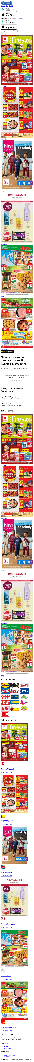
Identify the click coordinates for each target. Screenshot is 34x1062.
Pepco (2, 191)
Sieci (7, 6)
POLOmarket (5, 349)
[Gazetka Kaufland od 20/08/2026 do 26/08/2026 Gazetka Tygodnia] (14, 760)
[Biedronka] (17, 137)
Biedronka (19, 18)
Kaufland (3, 86)
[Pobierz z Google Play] (9, 11)
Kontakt (11, 6)
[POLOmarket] (17, 347)
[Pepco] (17, 190)
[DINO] (17, 295)
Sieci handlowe (8, 1048)
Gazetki (3, 6)
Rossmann (4, 244)
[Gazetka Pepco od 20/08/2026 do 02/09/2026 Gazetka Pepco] (14, 864)
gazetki (20, 380)
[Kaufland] (17, 85)
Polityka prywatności (10, 1055)
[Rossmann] (17, 242)
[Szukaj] (2, 33)
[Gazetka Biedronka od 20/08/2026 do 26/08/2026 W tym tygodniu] (14, 812)
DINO (2, 297)
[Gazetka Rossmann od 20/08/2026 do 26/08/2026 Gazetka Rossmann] (14, 916)
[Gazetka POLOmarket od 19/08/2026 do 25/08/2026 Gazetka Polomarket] (14, 1019)
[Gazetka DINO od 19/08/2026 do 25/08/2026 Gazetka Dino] (14, 967)
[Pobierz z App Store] (9, 16)
